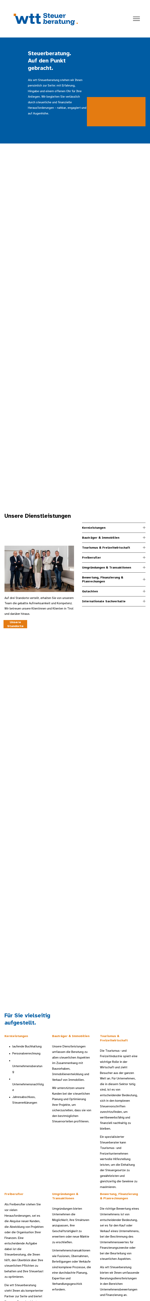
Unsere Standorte (15, 624)
